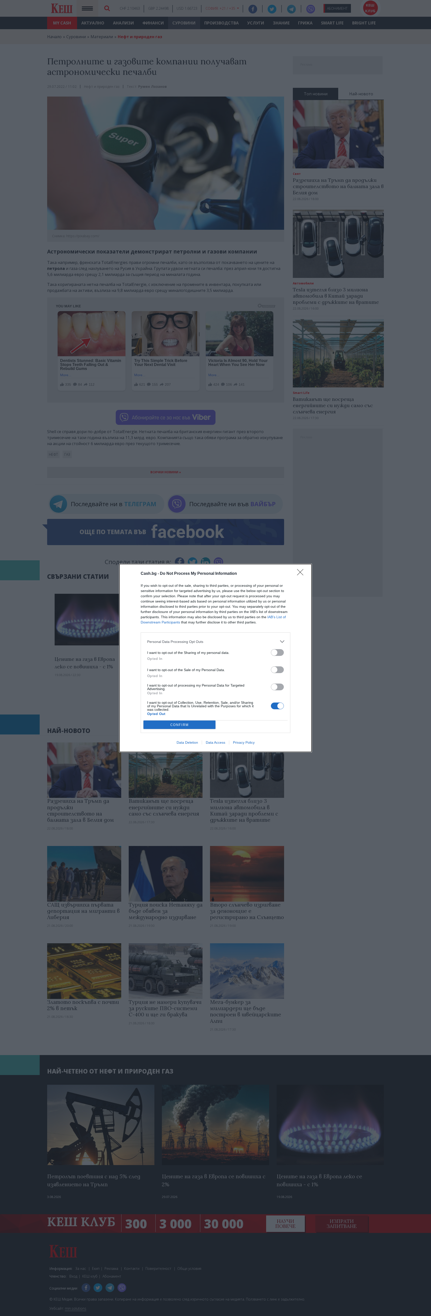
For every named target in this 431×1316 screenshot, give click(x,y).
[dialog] (215, 658)
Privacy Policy (244, 742)
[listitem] (215, 641)
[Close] (302, 574)
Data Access (215, 742)
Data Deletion (187, 742)
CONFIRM (179, 725)
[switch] (277, 652)
